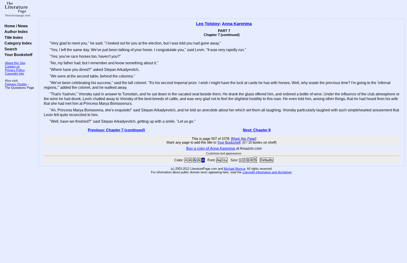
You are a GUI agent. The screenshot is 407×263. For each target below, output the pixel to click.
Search (10, 49)
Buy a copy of (210, 148)
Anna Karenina (237, 23)
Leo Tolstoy (208, 23)
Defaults (266, 160)
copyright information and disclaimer (266, 172)
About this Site (15, 63)
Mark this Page (243, 139)
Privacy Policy (15, 70)
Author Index (15, 31)
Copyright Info (14, 73)
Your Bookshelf (17, 55)
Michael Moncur (234, 168)
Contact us (12, 66)
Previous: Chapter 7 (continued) (116, 130)
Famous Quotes (16, 84)
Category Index (17, 43)
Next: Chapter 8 (257, 130)
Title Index (13, 37)
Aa (219, 160)
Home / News (15, 26)
